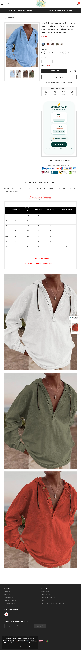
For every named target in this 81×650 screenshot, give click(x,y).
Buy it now (59, 77)
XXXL (67, 52)
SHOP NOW (59, 144)
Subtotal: (44, 65)
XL (57, 52)
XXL (43, 52)
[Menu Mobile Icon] (2, 4)
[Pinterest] (6, 614)
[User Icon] (72, 4)
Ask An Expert (65, 160)
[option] (22, 45)
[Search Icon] (8, 4)
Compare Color (32, 64)
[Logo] (41, 3)
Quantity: (44, 58)
